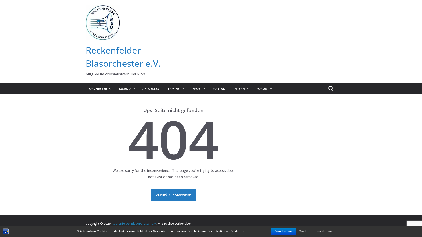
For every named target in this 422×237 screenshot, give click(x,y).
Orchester (98, 88)
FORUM (262, 88)
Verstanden (283, 231)
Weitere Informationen (315, 231)
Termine (173, 88)
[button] (109, 89)
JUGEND (125, 88)
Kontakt (219, 88)
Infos (195, 88)
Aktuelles (150, 88)
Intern (239, 88)
